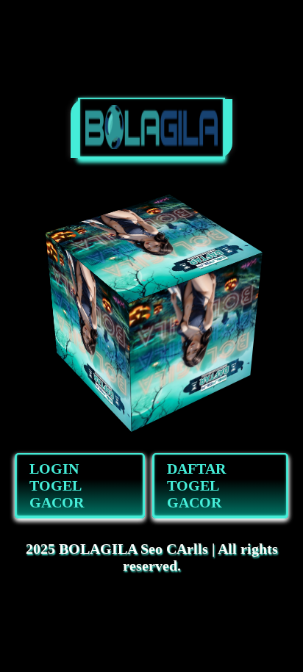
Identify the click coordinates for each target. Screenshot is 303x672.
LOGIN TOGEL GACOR (56, 485)
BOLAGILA (98, 549)
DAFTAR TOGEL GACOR (196, 485)
